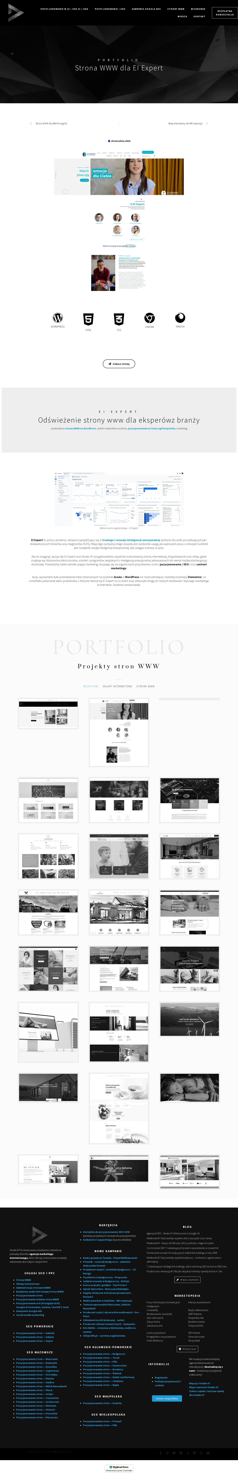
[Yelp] (201, 1453)
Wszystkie (90, 686)
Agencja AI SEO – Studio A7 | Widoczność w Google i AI (173, 1233)
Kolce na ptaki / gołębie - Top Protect (105, 1285)
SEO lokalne (194, 1332)
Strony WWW (176, 9)
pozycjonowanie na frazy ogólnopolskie (151, 428)
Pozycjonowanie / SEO (110, 9)
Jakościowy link (154, 1325)
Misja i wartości (198, 1387)
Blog (187, 1227)
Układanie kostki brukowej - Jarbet (104, 1320)
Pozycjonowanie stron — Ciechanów (37, 1398)
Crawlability (152, 1310)
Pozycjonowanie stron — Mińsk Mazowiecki (41, 1386)
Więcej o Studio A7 (199, 1383)
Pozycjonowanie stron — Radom (35, 1378)
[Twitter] (174, 1453)
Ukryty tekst (194, 1340)
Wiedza (182, 16)
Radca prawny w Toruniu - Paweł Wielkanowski (110, 1257)
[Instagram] (167, 1453)
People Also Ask (196, 1317)
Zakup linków (153, 1321)
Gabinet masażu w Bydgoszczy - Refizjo (106, 1281)
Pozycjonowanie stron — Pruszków (36, 1413)
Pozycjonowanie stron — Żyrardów (36, 1366)
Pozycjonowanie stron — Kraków (102, 1403)
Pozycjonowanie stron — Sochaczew (37, 1401)
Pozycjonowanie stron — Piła (100, 1361)
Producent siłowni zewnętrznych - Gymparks (109, 1324)
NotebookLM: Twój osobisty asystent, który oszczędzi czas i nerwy (179, 1238)
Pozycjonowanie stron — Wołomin (36, 1405)
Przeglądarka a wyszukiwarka (161, 1336)
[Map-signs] (194, 1453)
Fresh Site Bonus (155, 1340)
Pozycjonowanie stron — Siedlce (35, 1382)
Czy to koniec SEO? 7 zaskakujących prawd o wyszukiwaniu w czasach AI (182, 1248)
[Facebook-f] (160, 1453)
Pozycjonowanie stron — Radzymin (36, 1362)
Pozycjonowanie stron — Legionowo (37, 1370)
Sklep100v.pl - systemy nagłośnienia (104, 1335)
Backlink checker (196, 1321)
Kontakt (199, 16)
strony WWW (145, 686)
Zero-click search (155, 1317)
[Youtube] (208, 1453)
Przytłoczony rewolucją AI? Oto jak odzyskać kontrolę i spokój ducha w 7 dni (184, 1271)
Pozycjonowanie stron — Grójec (34, 1394)
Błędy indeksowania (198, 1310)
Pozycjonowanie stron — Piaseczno (37, 1417)
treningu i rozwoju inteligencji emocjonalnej (131, 540)
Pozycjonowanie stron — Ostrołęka (36, 1374)
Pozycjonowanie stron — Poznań (102, 1421)
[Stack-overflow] (187, 1453)
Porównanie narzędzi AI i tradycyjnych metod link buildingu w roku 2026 (182, 1252)
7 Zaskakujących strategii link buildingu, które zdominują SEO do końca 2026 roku (187, 1266)
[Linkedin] (180, 1453)
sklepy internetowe (117, 686)
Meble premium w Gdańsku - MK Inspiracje (107, 1300)
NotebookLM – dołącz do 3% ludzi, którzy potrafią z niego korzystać (180, 1243)
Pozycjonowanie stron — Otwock (35, 1409)
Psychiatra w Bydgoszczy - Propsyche (105, 1277)
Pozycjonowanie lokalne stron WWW (37, 1299)
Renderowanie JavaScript (159, 1314)
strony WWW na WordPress (80, 428)
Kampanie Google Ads (146, 9)
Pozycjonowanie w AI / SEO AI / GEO (64, 9)
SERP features (195, 1314)
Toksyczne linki (195, 1325)
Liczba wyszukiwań (156, 1332)
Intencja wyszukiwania (199, 1302)
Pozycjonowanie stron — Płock (34, 1390)
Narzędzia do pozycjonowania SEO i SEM (106, 1231)
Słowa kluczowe (196, 1336)
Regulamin (161, 1377)
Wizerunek (198, 9)
